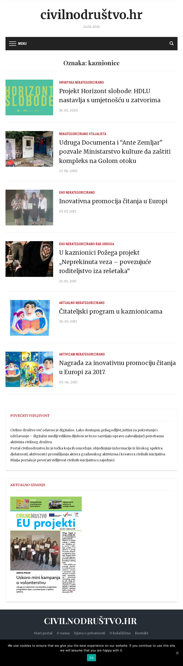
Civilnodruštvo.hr (91, 14)
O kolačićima (120, 633)
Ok (91, 658)
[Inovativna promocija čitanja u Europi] (29, 207)
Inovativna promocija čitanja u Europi (113, 201)
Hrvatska (66, 82)
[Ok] (177, 653)
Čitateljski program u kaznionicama (111, 311)
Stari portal (43, 633)
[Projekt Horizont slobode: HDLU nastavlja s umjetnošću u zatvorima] (29, 97)
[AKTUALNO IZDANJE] (46, 547)
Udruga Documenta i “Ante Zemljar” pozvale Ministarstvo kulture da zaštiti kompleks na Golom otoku (115, 152)
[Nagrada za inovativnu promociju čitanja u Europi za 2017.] (29, 369)
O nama (63, 633)
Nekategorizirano (89, 82)
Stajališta (97, 134)
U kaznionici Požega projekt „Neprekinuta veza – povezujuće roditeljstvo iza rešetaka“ (105, 262)
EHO (62, 192)
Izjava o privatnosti (89, 633)
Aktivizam (67, 354)
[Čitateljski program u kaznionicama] (29, 317)
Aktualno (67, 303)
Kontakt (141, 633)
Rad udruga (105, 244)
